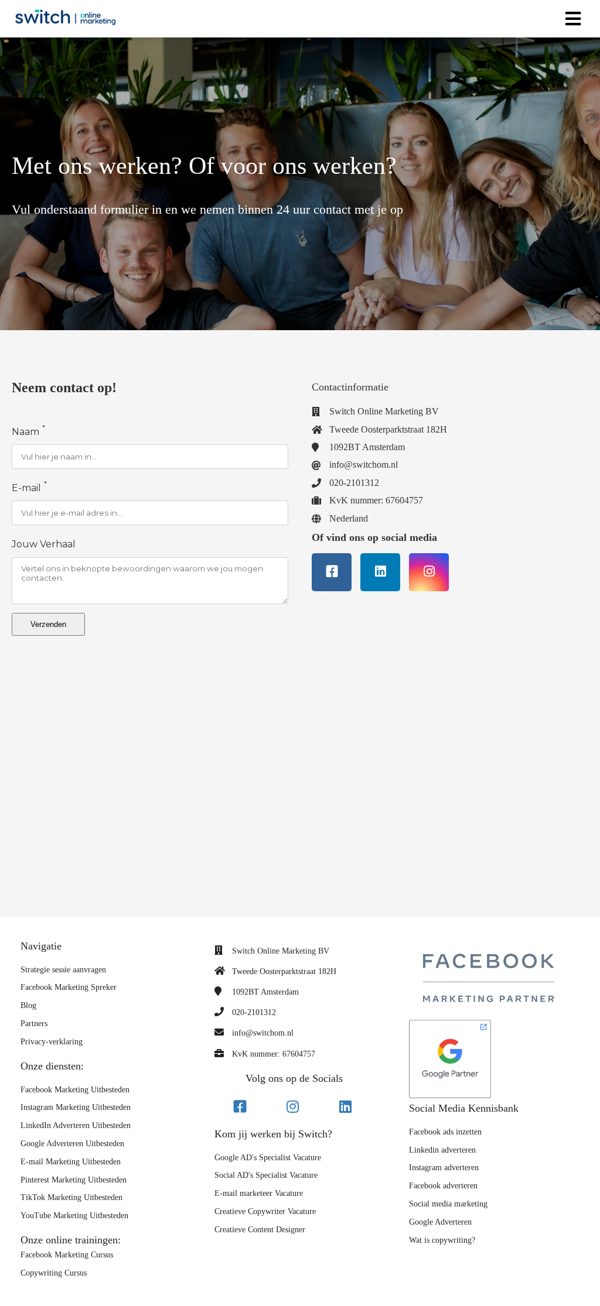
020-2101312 (254, 1012)
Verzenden (48, 624)
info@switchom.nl (263, 1033)
